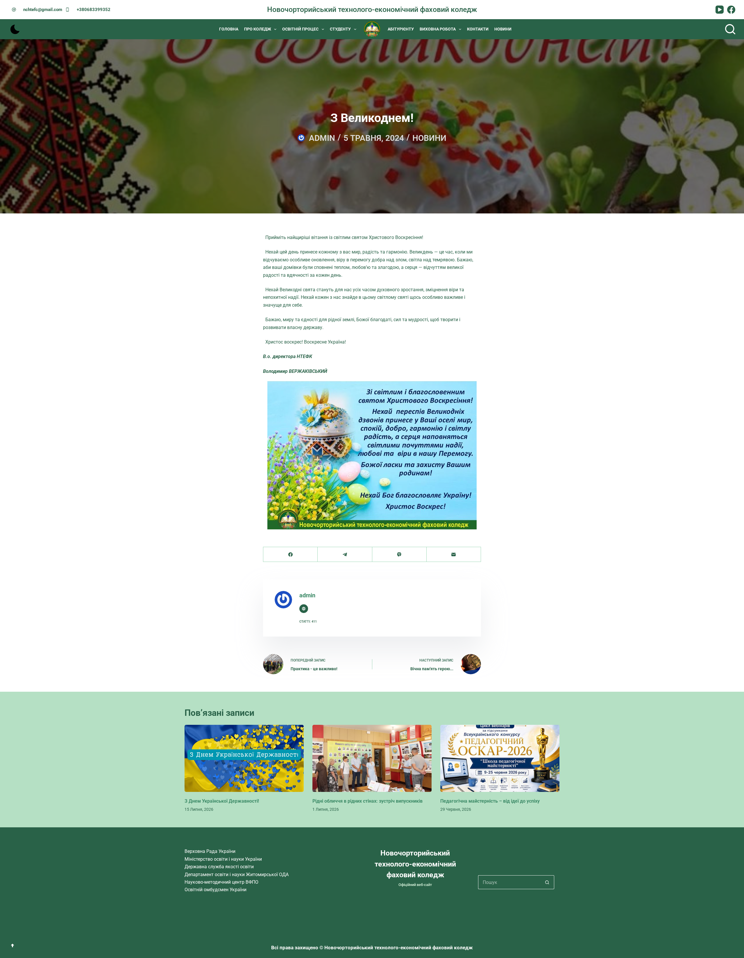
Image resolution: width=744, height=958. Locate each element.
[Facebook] (731, 10)
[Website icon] (303, 608)
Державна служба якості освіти (219, 866)
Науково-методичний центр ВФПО (221, 882)
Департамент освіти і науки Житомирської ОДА (237, 874)
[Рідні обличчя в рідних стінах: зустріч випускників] (372, 758)
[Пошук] (730, 29)
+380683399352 (93, 9)
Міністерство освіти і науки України (223, 859)
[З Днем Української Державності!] (244, 758)
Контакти (478, 29)
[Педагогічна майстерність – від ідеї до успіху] (499, 758)
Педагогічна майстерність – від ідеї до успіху (490, 801)
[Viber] (399, 554)
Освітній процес (300, 29)
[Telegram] (345, 554)
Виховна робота (438, 29)
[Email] (454, 554)
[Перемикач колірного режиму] (15, 29)
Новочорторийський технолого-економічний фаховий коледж (372, 9)
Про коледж (257, 29)
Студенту (340, 29)
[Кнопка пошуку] (547, 882)
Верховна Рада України (210, 851)
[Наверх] (12, 945)
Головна (228, 29)
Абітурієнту (401, 29)
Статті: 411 (308, 621)
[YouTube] (720, 10)
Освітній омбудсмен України (215, 889)
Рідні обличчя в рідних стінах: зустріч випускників (367, 801)
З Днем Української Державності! (222, 801)
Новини (503, 29)
